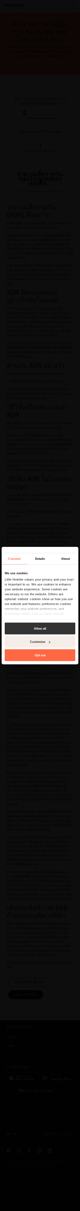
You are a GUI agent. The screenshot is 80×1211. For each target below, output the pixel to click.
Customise (37, 641)
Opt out (40, 655)
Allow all (40, 628)
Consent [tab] (14, 558)
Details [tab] (40, 558)
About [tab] (65, 558)
